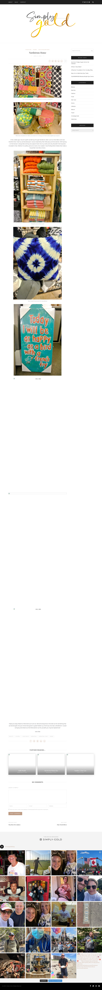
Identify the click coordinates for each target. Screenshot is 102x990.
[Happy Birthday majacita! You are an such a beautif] (63, 862)
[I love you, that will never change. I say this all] (63, 914)
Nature (73, 109)
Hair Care (73, 100)
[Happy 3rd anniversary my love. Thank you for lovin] (89, 888)
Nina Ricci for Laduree (14, 824)
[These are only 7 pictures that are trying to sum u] (63, 888)
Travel (72, 112)
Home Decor (25, 736)
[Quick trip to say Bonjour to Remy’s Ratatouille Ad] (38, 965)
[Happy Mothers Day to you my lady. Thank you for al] (38, 914)
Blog (16, 2)
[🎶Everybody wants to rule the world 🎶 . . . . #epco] (12, 914)
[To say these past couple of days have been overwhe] (89, 862)
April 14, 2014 (37, 56)
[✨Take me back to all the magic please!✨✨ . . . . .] (63, 940)
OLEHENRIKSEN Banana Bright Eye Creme (82, 76)
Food (72, 96)
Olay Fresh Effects (62, 824)
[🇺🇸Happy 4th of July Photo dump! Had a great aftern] (89, 965)
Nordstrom (34, 736)
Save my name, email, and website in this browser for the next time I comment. (29, 809)
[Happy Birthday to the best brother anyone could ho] (38, 862)
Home (35, 49)
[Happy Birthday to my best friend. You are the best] (12, 940)
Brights (11, 736)
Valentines (74, 119)
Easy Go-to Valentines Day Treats (79, 73)
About (10, 2)
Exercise (73, 90)
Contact (23, 2)
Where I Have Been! (76, 66)
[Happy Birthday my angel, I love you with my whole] (63, 965)
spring (51, 736)
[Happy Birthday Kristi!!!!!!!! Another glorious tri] (38, 888)
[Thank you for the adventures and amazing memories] (89, 940)
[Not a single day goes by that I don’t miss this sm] (12, 862)
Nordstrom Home (43, 736)
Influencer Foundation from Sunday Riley (82, 70)
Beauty (73, 87)
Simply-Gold (52, 839)
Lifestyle (73, 106)
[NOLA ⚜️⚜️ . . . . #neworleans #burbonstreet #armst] (89, 914)
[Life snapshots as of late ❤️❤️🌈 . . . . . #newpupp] (38, 940)
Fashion (28, 49)
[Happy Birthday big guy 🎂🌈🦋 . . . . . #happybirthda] (12, 888)
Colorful (17, 736)
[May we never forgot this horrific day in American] (12, 965)
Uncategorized (44, 49)
